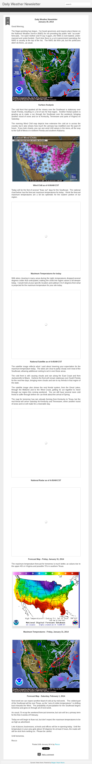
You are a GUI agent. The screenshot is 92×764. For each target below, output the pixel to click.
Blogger (53, 762)
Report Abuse (60, 762)
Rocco (57, 744)
